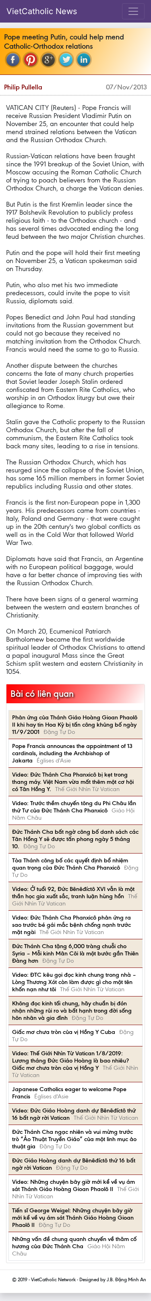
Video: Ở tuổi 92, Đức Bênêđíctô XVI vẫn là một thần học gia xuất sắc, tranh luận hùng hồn (73, 892)
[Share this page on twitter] (66, 60)
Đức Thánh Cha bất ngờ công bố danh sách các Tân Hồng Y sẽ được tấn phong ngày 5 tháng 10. (75, 839)
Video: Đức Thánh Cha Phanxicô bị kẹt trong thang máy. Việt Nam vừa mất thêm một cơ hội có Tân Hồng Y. (73, 782)
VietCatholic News (41, 11)
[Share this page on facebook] (13, 60)
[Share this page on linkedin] (84, 60)
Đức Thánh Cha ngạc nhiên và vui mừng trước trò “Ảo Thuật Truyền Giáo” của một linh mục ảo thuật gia (74, 1139)
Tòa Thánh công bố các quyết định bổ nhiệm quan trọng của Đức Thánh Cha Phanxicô (70, 864)
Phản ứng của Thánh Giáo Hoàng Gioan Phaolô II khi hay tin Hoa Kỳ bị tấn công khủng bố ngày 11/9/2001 (74, 724)
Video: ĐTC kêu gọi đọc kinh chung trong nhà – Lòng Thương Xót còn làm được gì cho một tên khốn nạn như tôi (74, 982)
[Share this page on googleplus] (48, 60)
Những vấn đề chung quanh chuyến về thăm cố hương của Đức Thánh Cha (74, 1242)
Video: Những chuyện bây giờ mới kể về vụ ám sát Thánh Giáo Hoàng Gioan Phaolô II (73, 1185)
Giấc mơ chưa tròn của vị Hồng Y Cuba (63, 1032)
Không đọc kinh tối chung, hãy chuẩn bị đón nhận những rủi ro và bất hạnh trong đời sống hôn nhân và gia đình (72, 1010)
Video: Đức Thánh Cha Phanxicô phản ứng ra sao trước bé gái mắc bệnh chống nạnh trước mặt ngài (71, 925)
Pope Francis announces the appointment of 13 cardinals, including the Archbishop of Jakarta (72, 753)
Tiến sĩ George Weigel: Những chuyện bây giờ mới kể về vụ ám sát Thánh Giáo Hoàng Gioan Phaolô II (73, 1217)
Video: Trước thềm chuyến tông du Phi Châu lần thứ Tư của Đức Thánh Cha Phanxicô (74, 807)
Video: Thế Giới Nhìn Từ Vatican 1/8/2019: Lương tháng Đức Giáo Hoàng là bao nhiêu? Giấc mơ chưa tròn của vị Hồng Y (70, 1060)
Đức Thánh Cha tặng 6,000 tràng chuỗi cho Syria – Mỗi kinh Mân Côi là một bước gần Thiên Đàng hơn (75, 953)
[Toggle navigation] (133, 11)
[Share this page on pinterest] (31, 60)
